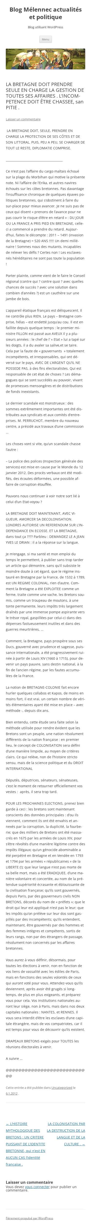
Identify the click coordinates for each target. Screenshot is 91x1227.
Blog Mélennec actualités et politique (45, 13)
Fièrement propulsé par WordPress (29, 1218)
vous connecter (37, 1186)
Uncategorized (61, 1087)
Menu (45, 39)
